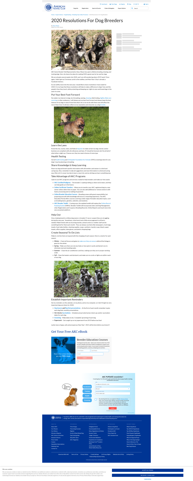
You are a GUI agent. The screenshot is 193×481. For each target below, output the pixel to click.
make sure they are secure (87, 241)
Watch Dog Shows (131, 426)
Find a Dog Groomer (75, 429)
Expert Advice (59, 14)
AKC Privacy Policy (131, 412)
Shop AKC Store (74, 437)
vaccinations (66, 313)
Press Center (54, 439)
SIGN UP (112, 408)
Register (123, 4)
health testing (60, 160)
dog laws (80, 148)
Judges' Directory (93, 435)
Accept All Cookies (147, 470)
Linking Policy (130, 454)
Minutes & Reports (56, 433)
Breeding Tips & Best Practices (80, 14)
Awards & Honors (55, 437)
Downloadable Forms (94, 429)
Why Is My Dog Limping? (133, 439)
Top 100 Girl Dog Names (133, 429)
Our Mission (54, 429)
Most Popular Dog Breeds (133, 433)
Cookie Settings (147, 479)
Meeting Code (55, 446)
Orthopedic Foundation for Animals (79, 160)
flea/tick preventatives (73, 308)
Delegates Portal (93, 426)
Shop (130, 4)
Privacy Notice (84, 454)
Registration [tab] (85, 8)
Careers (53, 442)
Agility (102, 98)
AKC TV (137, 4)
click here (117, 410)
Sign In (146, 4)
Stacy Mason (56, 25)
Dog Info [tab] (76, 8)
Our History (54, 431)
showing (88, 98)
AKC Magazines (74, 439)
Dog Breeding (67, 14)
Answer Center (93, 433)
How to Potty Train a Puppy (134, 444)
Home (52, 14)
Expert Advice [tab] (122, 8)
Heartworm (58, 308)
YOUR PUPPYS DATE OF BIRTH (99, 391)
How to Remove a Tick (132, 442)
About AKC (54, 426)
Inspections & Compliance (95, 439)
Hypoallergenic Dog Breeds (134, 435)
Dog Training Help (74, 435)
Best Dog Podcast (131, 446)
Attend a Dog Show (113, 426)
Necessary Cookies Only (148, 475)
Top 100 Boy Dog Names (133, 431)
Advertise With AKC (63, 454)
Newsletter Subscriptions (57, 444)
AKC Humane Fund (113, 435)
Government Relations (95, 437)
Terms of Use (74, 454)
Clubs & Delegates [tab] (109, 8)
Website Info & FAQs (118, 454)
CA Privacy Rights (106, 454)
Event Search (104, 4)
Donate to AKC (112, 431)
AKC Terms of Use (123, 399)
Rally (106, 98)
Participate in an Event (113, 429)
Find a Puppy (114, 4)
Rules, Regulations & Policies (96, 431)
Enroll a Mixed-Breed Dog (77, 433)
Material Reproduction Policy (97, 456)
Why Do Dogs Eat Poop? (133, 437)
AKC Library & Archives (57, 435)
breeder (102, 105)
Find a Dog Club (112, 433)
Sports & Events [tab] (96, 8)
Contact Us (54, 448)
